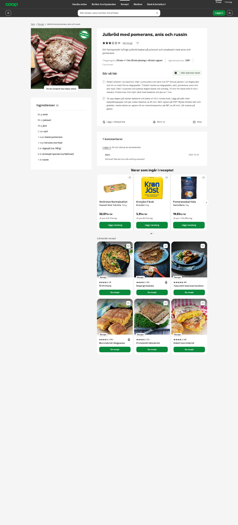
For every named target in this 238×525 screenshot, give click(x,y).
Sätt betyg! (128, 43)
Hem (33, 24)
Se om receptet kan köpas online (61, 89)
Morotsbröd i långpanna (112, 343)
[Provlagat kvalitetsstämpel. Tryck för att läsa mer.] (84, 35)
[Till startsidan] (12, 4)
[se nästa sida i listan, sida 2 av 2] (206, 202)
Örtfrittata (105, 286)
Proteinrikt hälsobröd (148, 343)
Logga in (219, 13)
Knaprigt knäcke (145, 286)
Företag (228, 2)
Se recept (114, 292)
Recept (41, 24)
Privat (218, 2)
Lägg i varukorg (115, 225)
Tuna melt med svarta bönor (189, 286)
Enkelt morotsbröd (184, 343)
